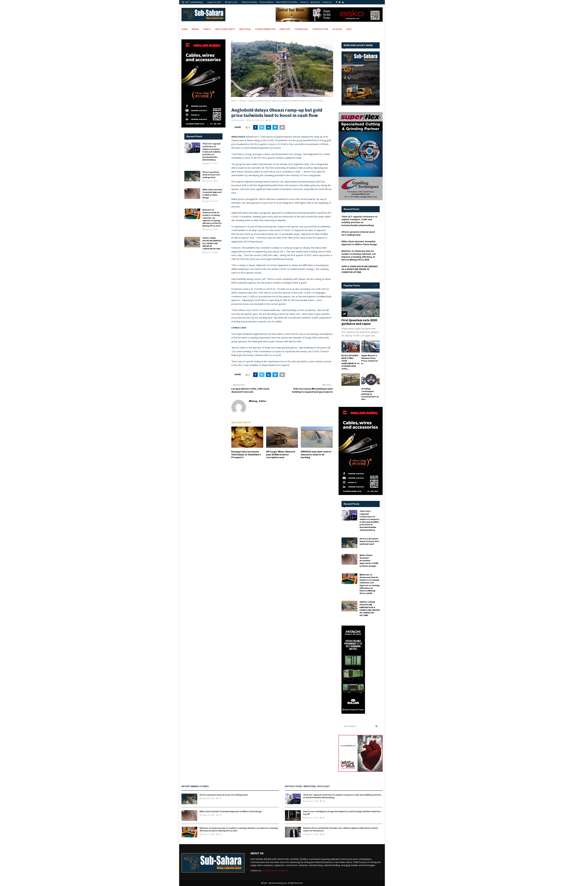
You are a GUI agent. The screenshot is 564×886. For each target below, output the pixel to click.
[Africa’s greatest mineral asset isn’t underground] (192, 176)
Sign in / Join (232, 2)
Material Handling (249, 2)
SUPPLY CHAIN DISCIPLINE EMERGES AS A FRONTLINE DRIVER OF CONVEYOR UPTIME (212, 243)
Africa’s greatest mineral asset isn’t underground (211, 174)
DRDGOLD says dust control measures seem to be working (316, 454)
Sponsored (315, 2)
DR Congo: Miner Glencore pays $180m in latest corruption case (280, 454)
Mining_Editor (239, 120)
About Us (304, 2)
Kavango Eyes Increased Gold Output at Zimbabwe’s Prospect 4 (246, 454)
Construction (320, 29)
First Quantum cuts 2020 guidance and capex (359, 321)
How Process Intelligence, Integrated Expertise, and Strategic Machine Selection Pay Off (342, 813)
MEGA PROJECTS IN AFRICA (287, 2)
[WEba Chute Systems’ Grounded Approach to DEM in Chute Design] (192, 193)
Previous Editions (266, 2)
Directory (285, 29)
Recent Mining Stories (195, 786)
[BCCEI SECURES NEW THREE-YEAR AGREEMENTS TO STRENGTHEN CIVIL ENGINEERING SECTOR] (350, 346)
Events (207, 29)
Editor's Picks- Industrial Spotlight (307, 786)
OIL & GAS (337, 29)
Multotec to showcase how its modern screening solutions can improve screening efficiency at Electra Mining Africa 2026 (211, 218)
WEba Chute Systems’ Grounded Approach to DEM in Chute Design (212, 193)
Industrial (245, 29)
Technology (301, 29)
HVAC (348, 29)
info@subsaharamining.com (275, 870)
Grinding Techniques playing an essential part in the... (370, 394)
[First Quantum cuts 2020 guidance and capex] (360, 304)
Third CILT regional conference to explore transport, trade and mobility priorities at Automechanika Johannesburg (211, 151)
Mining (195, 29)
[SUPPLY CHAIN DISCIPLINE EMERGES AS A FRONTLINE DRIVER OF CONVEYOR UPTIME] (192, 242)
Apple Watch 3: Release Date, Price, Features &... (369, 359)
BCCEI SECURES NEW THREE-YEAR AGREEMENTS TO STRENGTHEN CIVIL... (350, 362)
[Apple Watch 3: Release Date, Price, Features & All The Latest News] (370, 346)
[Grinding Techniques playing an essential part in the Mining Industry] (370, 379)
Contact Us (326, 2)
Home (184, 29)
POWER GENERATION (265, 29)
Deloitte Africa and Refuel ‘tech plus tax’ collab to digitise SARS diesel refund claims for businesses (340, 829)
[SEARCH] (376, 726)
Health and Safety (225, 29)
